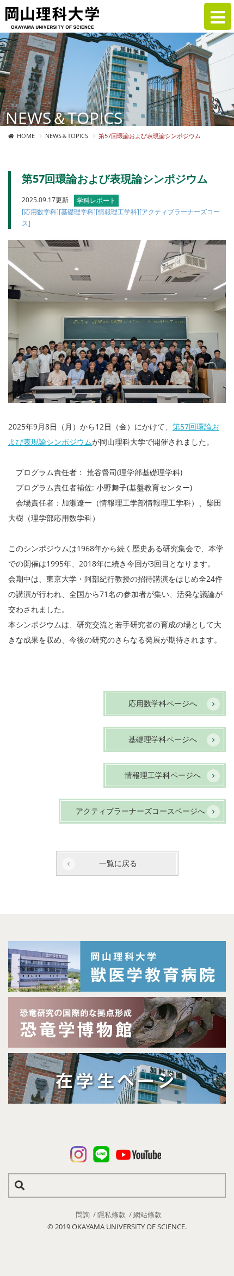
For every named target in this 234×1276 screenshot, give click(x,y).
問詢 (83, 1214)
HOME (26, 136)
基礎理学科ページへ (162, 739)
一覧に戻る (118, 863)
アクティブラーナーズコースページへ (140, 811)
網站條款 (147, 1214)
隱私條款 (111, 1214)
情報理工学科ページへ (163, 775)
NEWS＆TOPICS (66, 136)
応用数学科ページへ (162, 703)
